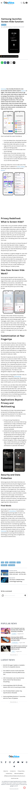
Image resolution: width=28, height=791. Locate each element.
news (7, 562)
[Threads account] (26, 762)
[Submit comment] (25, 595)
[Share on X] (8, 62)
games (14, 634)
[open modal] (26, 3)
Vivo (13, 651)
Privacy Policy (21, 771)
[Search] (21, 3)
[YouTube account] (18, 762)
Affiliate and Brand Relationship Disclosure (14, 776)
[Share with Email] (11, 62)
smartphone (12, 511)
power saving (20, 166)
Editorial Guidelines (19, 773)
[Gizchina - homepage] (8, 2)
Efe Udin (6, 26)
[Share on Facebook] (5, 62)
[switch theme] (24, 3)
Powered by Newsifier (14, 788)
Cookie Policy (9, 773)
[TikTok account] (14, 762)
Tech (2, 562)
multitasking (17, 376)
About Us (6, 771)
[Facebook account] (6, 762)
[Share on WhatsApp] (2, 62)
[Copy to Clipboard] (14, 62)
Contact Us (13, 771)
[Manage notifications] (24, 787)
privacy (3, 170)
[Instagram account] (10, 762)
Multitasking (4, 565)
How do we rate (14, 778)
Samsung (4, 24)
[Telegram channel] (14, 766)
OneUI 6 (23, 90)
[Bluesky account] (22, 762)
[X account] (1, 762)
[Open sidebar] (1, 3)
